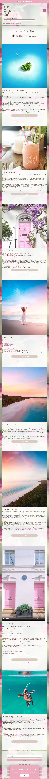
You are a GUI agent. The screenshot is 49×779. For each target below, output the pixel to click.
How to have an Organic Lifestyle (13, 90)
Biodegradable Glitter (8, 345)
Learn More (24, 270)
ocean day (24, 115)
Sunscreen (24, 742)
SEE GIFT (24, 775)
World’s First (30, 528)
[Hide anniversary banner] (47, 1)
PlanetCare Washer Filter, (21, 528)
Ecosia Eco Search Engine (10, 424)
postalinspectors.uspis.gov (26, 259)
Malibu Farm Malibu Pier (10, 172)
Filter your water (6, 350)
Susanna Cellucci (19, 35)
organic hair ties (15, 348)
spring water (12, 351)
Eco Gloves (39, 105)
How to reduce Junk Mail (10, 251)
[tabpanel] (24, 148)
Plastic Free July (7, 337)
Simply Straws (16, 188)
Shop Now (24, 194)
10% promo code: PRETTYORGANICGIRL (29, 529)
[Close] (37, 767)
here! (23, 266)
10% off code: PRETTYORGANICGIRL (24, 532)
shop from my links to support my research (12, 23)
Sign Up (24, 760)
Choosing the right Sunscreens (12, 716)
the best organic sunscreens (21, 734)
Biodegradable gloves (8, 343)
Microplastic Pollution (9, 509)
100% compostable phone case (9, 346)
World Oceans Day (15, 719)
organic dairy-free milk (12, 349)
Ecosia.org (24, 441)
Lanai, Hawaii (14, 184)
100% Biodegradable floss (8, 344)
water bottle (25, 350)
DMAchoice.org (6, 262)
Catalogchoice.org (7, 260)
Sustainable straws (7, 342)
